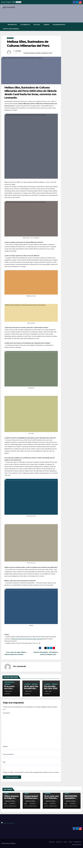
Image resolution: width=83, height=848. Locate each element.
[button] (80, 26)
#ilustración (44, 53)
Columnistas (25, 24)
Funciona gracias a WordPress (8, 843)
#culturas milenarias (29, 53)
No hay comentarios (10, 806)
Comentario (6, 713)
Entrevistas (12, 24)
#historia (38, 53)
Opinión (46, 24)
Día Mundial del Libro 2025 (50, 687)
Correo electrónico (8, 754)
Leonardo (18, 51)
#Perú (50, 53)
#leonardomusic (59, 24)
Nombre (5, 746)
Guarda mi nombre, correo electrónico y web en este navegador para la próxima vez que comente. (31, 772)
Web (4, 762)
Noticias (37, 24)
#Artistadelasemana (11, 29)
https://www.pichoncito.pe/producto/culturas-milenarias (27, 639)
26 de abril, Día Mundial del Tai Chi (31, 688)
